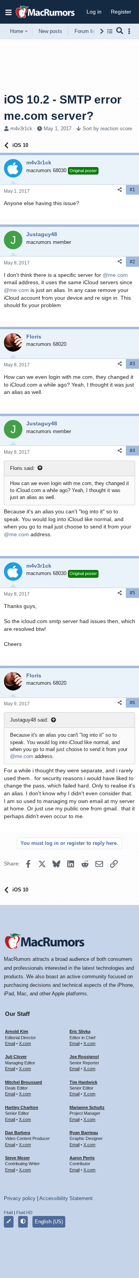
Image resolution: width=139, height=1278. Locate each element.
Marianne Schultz (87, 1107)
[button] (8, 12)
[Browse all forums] (110, 31)
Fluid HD (24, 1212)
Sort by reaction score (107, 128)
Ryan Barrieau (84, 1132)
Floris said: (22, 468)
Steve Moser (17, 1157)
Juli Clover (16, 1056)
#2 (132, 261)
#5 (132, 593)
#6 (132, 702)
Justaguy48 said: (29, 720)
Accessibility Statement (66, 1198)
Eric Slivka (80, 1031)
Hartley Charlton (21, 1107)
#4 (132, 450)
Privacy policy (20, 1198)
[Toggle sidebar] (130, 31)
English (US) (49, 1221)
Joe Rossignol (84, 1056)
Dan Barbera (17, 1132)
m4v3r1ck (21, 128)
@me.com (115, 275)
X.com (25, 1043)
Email (10, 1043)
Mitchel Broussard (23, 1082)
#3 (132, 363)
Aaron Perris (82, 1157)
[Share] (120, 190)
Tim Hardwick (83, 1082)
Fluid (8, 1212)
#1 (132, 189)
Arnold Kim (16, 1031)
